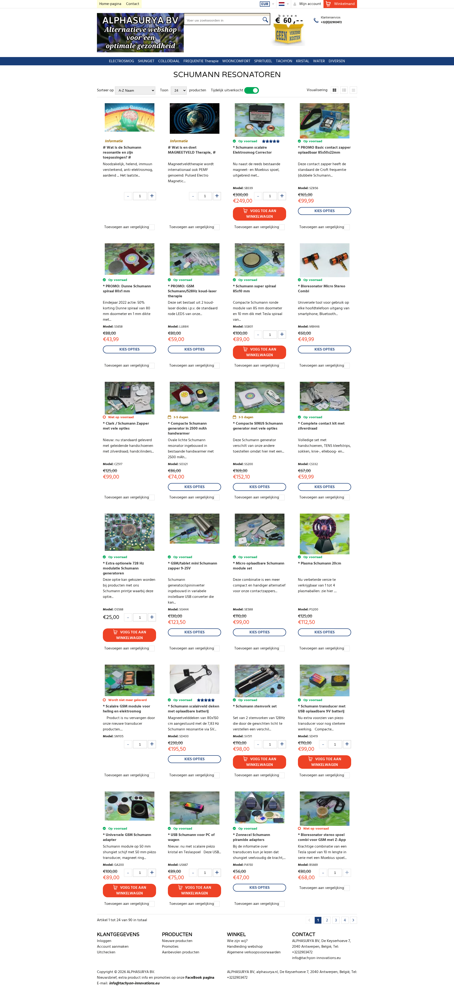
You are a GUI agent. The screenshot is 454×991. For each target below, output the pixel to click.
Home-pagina (110, 4)
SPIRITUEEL (263, 61)
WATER (319, 61)
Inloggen (104, 941)
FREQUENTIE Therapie (200, 61)
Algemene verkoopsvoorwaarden (254, 952)
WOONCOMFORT (236, 61)
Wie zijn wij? (237, 941)
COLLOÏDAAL (169, 61)
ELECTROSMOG (121, 61)
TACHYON (284, 61)
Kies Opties (324, 211)
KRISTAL (302, 61)
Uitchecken (106, 952)
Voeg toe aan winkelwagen (261, 214)
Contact (132, 4)
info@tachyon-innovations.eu (316, 958)
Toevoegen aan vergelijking (126, 227)
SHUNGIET (146, 61)
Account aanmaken (113, 947)
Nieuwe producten (177, 941)
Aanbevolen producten (180, 952)
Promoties (170, 947)
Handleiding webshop (245, 947)
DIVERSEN (337, 61)
